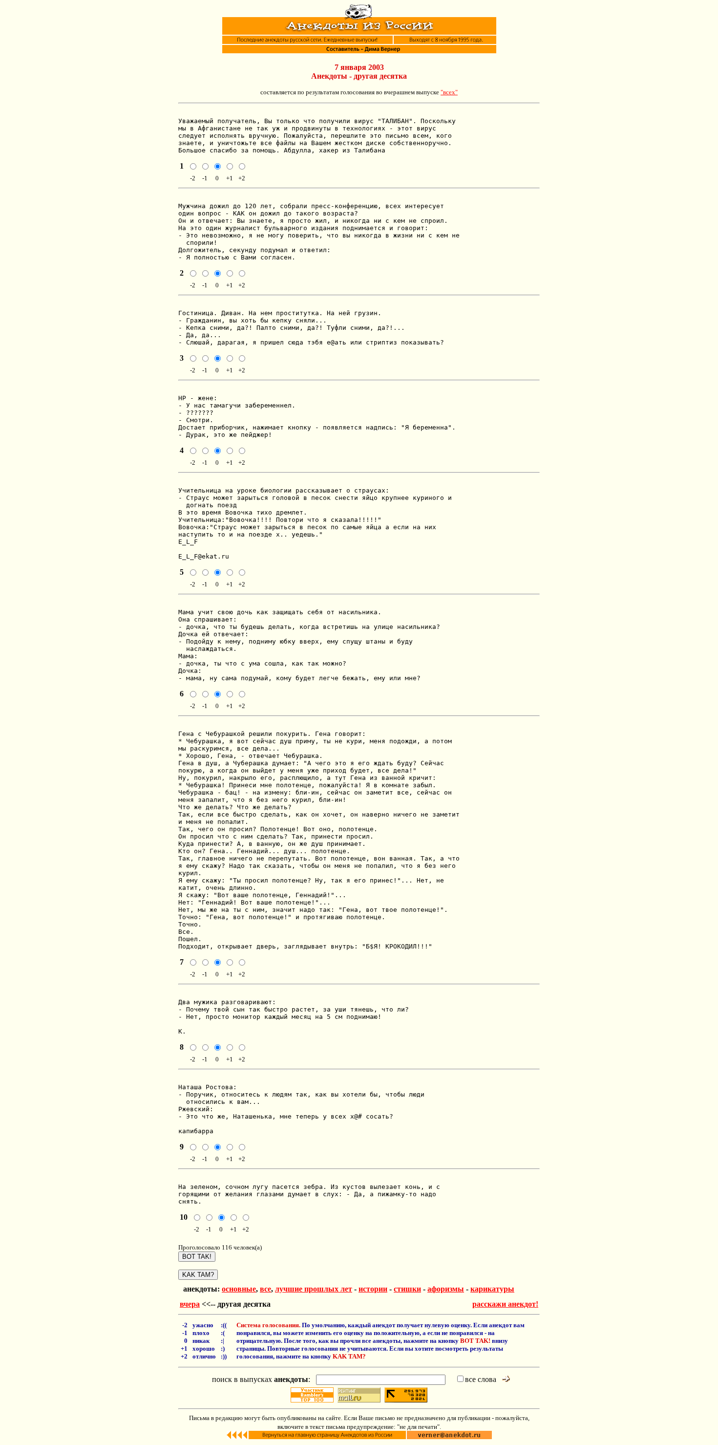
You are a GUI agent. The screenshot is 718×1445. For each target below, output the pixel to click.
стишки (407, 1289)
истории (373, 1289)
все (265, 1289)
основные (239, 1289)
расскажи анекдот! (505, 1304)
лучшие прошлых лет (313, 1289)
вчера (190, 1304)
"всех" (449, 92)
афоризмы (445, 1289)
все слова (480, 1379)
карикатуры (492, 1289)
